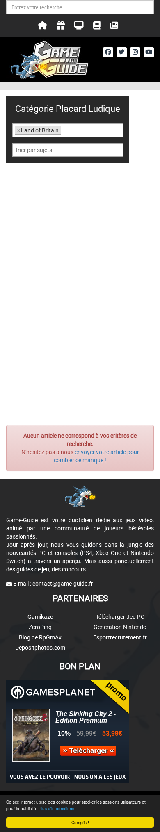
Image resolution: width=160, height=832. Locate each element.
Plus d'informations (56, 808)
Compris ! (80, 822)
